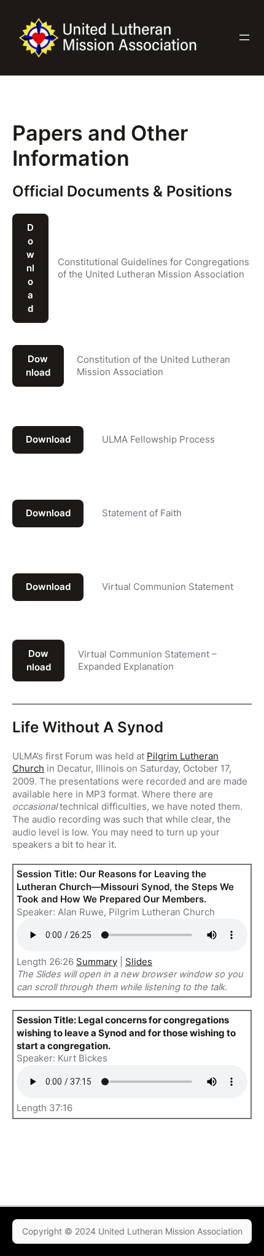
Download (30, 268)
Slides (138, 961)
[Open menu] (244, 37)
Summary (96, 961)
